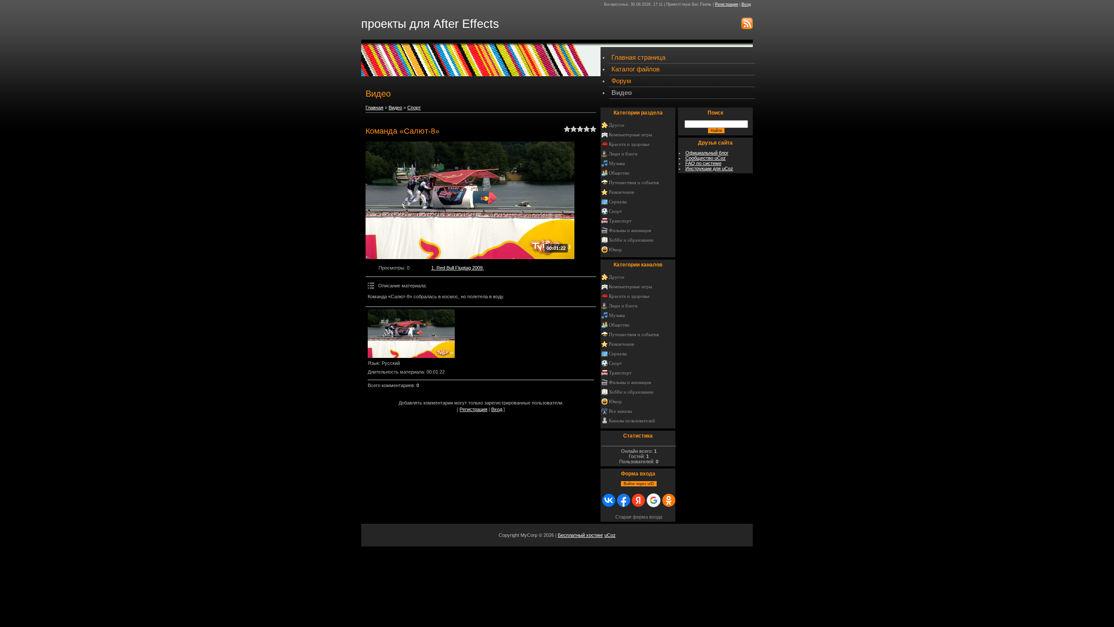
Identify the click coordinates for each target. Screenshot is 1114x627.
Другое (616, 125)
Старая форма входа (638, 516)
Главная (374, 107)
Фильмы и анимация (630, 230)
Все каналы (620, 411)
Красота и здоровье (629, 144)
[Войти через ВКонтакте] (608, 500)
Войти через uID (639, 484)
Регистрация (726, 4)
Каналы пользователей (632, 420)
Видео (395, 107)
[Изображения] (411, 333)
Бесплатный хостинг (580, 535)
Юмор (615, 249)
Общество (619, 173)
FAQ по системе (703, 163)
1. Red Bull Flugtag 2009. (457, 267)
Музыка (617, 163)
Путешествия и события (634, 182)
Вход (746, 4)
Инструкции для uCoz (709, 168)
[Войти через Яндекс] (638, 500)
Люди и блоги (623, 154)
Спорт (414, 107)
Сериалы (618, 201)
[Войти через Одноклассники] (668, 500)
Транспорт (620, 221)
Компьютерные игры (630, 134)
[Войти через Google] (654, 500)
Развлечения (621, 192)
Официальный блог (706, 152)
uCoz (610, 535)
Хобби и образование (631, 240)
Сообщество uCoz (705, 158)
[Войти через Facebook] (623, 500)
